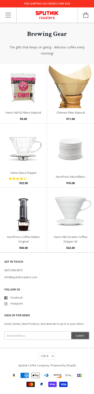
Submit (80, 335)
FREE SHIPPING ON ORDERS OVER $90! (47, 3)
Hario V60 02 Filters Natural (23, 112)
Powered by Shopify (63, 365)
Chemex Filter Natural (70, 112)
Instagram (16, 303)
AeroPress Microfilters (70, 177)
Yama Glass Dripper (23, 173)
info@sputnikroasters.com (20, 277)
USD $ (45, 356)
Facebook (16, 297)
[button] (18, 179)
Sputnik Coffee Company (33, 365)
